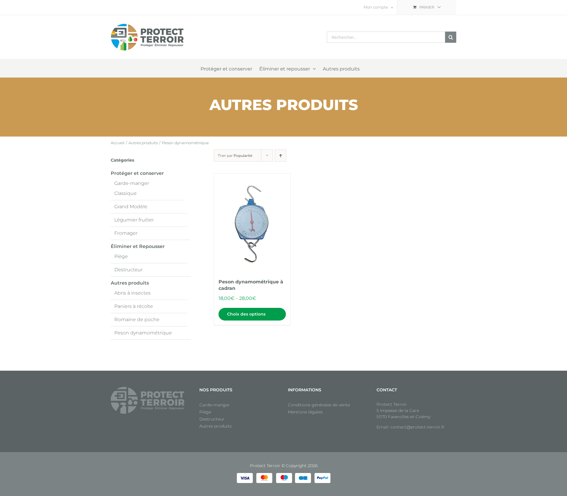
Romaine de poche (136, 319)
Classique (125, 193)
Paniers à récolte (133, 306)
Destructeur (128, 269)
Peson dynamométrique (143, 333)
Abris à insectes (132, 293)
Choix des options (246, 314)
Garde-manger (131, 183)
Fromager (126, 233)
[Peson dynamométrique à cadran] (252, 223)
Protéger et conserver (137, 173)
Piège (121, 256)
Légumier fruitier (134, 220)
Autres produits (130, 283)
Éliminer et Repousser (138, 246)
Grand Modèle (130, 206)
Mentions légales (305, 412)
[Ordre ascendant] (280, 156)
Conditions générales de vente (319, 405)
